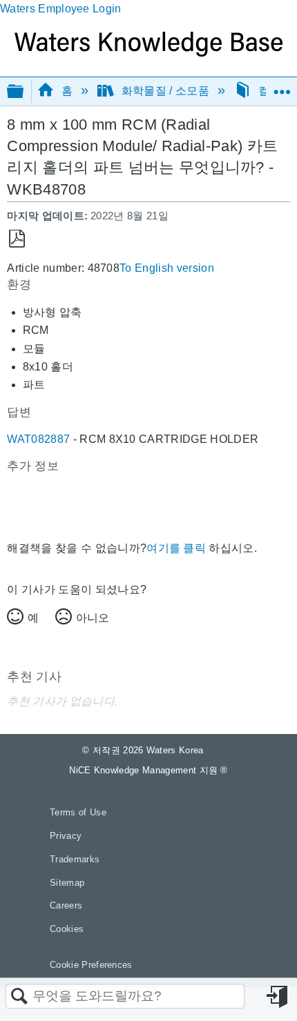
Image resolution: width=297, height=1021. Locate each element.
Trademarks (74, 859)
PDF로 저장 (17, 239)
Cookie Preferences (91, 965)
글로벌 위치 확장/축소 (282, 87)
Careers (66, 905)
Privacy (66, 836)
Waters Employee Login (61, 8)
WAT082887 (38, 439)
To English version (166, 268)
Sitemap (67, 883)
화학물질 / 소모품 (165, 91)
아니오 (92, 618)
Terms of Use (78, 812)
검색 (19, 997)
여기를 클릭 (176, 548)
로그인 (278, 997)
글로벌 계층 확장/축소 (24, 92)
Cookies (67, 929)
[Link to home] (148, 53)
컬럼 (269, 91)
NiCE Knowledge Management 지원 (148, 770)
